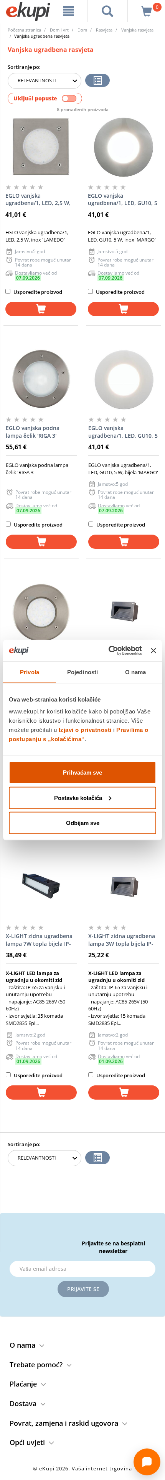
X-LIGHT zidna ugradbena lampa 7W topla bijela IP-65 (39, 940)
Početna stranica (24, 30)
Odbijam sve (82, 823)
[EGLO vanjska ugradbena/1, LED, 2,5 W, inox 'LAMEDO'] (40, 147)
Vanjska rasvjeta (137, 30)
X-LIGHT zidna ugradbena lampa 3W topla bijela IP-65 (121, 940)
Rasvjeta (104, 30)
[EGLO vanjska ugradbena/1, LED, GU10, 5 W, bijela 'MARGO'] (123, 379)
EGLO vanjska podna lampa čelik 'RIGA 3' (32, 431)
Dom (82, 30)
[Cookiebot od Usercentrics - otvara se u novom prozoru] (108, 651)
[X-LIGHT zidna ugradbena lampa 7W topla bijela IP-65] (41, 887)
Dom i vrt (59, 30)
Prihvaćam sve (82, 772)
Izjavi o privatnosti (85, 730)
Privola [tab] (29, 671)
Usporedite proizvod (37, 291)
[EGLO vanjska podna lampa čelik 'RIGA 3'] (41, 379)
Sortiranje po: (24, 66)
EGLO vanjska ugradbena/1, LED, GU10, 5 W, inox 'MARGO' (122, 199)
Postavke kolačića (78, 797)
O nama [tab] (135, 671)
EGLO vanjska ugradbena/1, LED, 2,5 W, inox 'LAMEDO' (38, 199)
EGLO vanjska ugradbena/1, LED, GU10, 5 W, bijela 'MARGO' (123, 432)
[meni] (68, 11)
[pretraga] (107, 11)
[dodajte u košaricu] (40, 309)
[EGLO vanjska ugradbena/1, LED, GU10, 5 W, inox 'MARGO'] (123, 147)
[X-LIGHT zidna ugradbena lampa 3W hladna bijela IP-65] (123, 612)
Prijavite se (83, 1289)
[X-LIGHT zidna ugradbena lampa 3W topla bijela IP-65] (123, 887)
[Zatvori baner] (153, 650)
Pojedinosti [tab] (82, 671)
